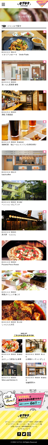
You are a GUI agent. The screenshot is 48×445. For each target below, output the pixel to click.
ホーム (7, 422)
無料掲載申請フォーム (29, 426)
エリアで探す (28, 422)
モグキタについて (24, 429)
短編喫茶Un (30, 382)
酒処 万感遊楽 (7, 115)
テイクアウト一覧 (12, 424)
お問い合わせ (15, 426)
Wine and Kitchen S (9, 380)
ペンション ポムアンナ (11, 205)
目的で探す (39, 422)
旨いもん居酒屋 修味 (10, 85)
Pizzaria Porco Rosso (10, 264)
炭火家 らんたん (9, 234)
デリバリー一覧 (36, 424)
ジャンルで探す (16, 422)
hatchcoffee (6, 175)
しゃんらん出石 (8, 324)
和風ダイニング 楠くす (11, 294)
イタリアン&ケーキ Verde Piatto (15, 55)
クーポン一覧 (24, 424)
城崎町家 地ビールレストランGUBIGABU (19, 145)
